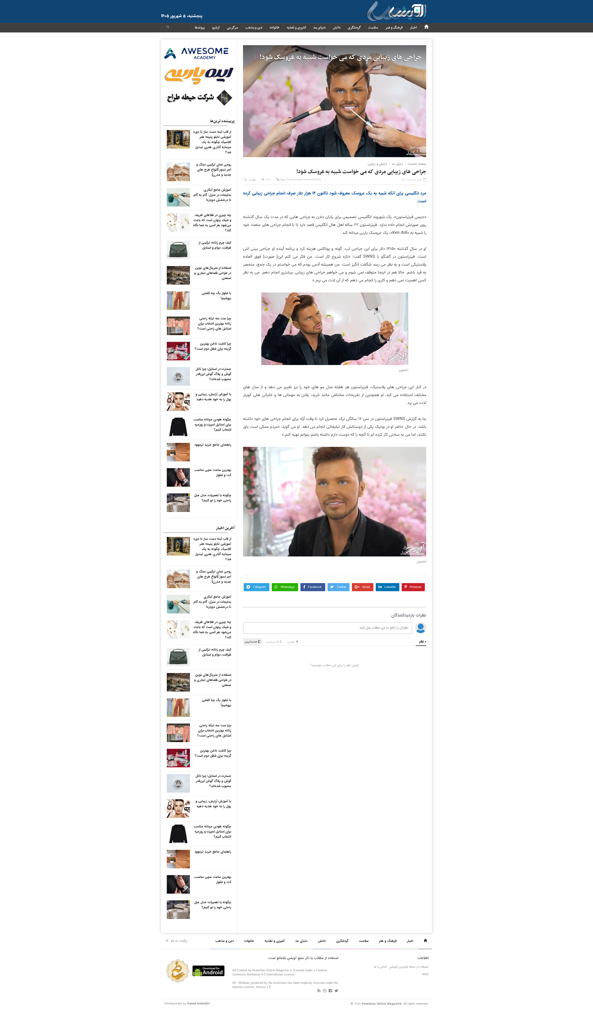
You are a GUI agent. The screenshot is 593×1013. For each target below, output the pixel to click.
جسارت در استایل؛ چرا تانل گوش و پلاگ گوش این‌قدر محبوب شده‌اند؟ (213, 374)
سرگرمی (232, 28)
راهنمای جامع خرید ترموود (212, 444)
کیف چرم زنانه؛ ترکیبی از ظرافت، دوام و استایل (215, 245)
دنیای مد (319, 28)
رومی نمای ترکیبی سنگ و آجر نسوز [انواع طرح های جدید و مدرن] (213, 169)
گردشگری (354, 28)
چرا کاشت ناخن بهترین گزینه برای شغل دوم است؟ (213, 346)
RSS (426, 974)
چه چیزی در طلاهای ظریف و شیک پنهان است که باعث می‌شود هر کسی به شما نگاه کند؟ (212, 223)
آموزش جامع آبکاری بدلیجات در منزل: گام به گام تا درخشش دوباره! (212, 195)
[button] (167, 27)
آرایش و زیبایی (377, 163)
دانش (337, 28)
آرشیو (216, 28)
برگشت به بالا (179, 941)
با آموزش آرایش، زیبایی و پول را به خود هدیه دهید (213, 397)
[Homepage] (426, 27)
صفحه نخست (417, 163)
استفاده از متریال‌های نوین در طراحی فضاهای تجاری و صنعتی (212, 273)
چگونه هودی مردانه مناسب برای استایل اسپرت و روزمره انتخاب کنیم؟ (212, 424)
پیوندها (200, 28)
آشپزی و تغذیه (296, 28)
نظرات (252, 180)
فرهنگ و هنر (394, 28)
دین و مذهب (253, 28)
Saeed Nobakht (198, 1003)
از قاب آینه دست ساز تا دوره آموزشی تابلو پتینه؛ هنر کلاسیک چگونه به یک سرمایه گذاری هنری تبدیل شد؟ (212, 142)
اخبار (413, 28)
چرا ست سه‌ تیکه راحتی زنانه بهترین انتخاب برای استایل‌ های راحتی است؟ (214, 323)
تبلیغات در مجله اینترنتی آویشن (409, 966)
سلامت (373, 28)
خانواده (275, 28)
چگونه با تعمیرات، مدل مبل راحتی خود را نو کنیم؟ (212, 498)
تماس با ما (380, 966)
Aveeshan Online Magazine (381, 1003)
